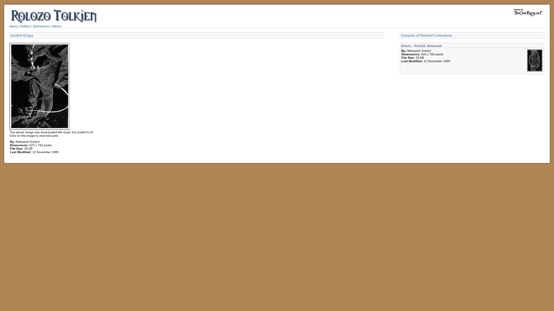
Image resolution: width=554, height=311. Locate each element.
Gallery (25, 26)
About (56, 26)
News (14, 26)
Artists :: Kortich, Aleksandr (421, 46)
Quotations (41, 26)
